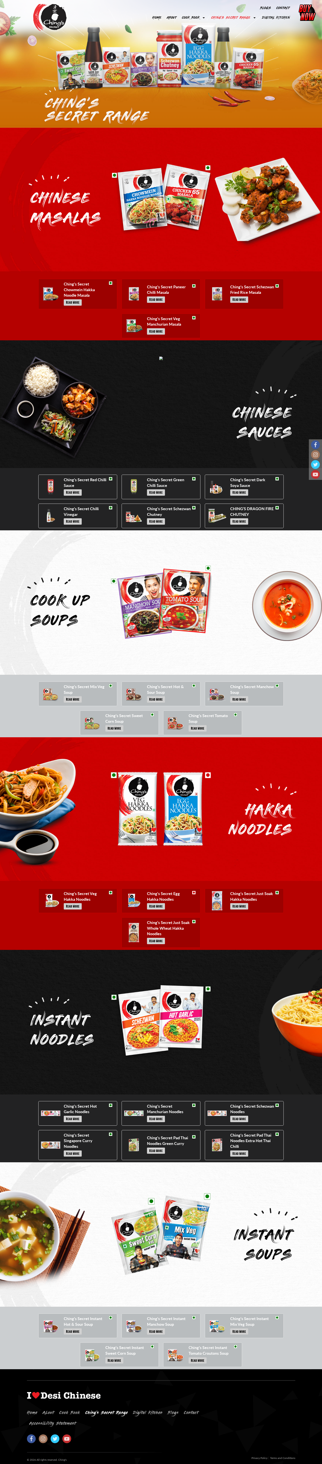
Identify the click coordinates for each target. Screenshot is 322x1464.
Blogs (173, 1413)
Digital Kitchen (276, 18)
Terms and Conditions (282, 1458)
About (172, 18)
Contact (283, 8)
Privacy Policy (259, 1458)
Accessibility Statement (52, 1423)
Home (156, 18)
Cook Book (191, 18)
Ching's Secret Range (230, 18)
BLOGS (265, 8)
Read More (73, 302)
